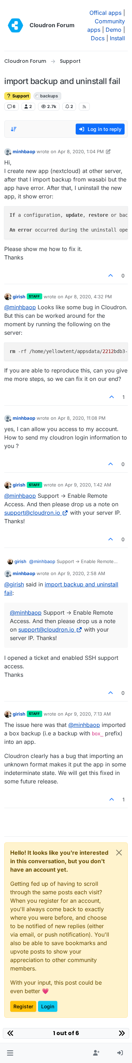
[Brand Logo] (15, 25)
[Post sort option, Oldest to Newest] (13, 129)
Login (47, 1006)
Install (117, 38)
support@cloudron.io (32, 512)
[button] (10, 1053)
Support (20, 95)
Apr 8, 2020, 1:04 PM (81, 151)
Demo (113, 29)
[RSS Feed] (84, 107)
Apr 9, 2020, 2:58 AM (81, 573)
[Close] (119, 852)
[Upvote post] (111, 275)
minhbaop (24, 151)
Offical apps (105, 12)
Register (23, 1006)
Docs (98, 38)
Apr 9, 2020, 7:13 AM (88, 714)
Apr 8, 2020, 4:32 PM (88, 296)
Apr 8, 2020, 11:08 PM (82, 418)
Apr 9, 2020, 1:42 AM (88, 485)
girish (19, 296)
